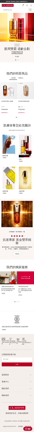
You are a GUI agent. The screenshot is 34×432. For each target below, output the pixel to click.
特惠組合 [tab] (20, 78)
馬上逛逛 (17, 56)
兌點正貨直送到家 (12, 343)
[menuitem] (23, 5)
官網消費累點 (12, 341)
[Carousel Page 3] (17, 301)
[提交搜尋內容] (30, 10)
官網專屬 (24, 341)
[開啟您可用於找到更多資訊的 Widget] (27, 429)
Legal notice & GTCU (9, 426)
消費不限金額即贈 (5, 343)
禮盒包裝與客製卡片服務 (26, 343)
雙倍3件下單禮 (5, 340)
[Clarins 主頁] (8, 5)
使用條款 (20, 426)
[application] (8, 285)
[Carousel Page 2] (17, 117)
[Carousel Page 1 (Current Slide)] (16, 117)
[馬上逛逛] (17, 27)
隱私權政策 (28, 426)
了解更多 (17, 254)
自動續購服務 (19, 342)
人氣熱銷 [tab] (13, 78)
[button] (17, 374)
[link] (9, 157)
